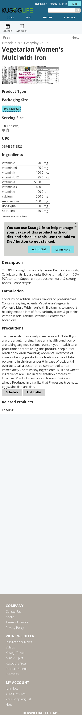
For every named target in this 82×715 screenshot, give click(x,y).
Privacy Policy (15, 628)
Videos (10, 647)
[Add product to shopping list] (7, 130)
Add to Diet (39, 249)
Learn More (63, 249)
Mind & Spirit (14, 658)
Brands (8, 43)
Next (75, 37)
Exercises (12, 674)
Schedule (69, 17)
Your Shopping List (18, 699)
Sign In (63, 3)
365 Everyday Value (32, 43)
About (53, 3)
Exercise (47, 17)
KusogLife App (15, 653)
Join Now (12, 688)
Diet (28, 17)
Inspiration (41, 3)
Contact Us (13, 611)
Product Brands (16, 669)
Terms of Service (17, 622)
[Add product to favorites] (3, 130)
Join (74, 3)
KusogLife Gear (16, 663)
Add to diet (34, 392)
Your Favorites (16, 694)
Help (9, 704)
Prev (6, 37)
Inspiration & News (19, 642)
